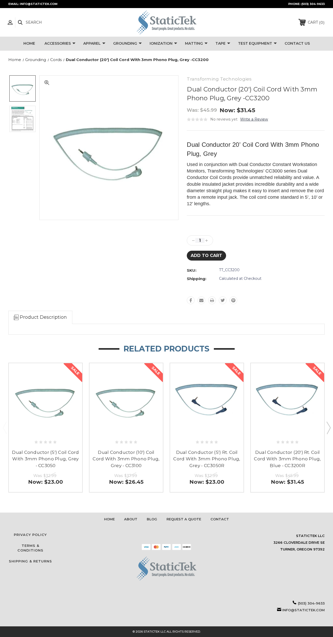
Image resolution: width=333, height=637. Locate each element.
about (130, 519)
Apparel (92, 43)
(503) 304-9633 (313, 4)
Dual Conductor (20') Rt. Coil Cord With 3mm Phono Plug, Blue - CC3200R (287, 459)
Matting (194, 43)
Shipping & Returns (30, 561)
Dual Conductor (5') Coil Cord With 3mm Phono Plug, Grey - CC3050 (45, 459)
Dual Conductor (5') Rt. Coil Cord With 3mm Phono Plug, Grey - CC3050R (206, 459)
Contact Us (297, 43)
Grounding (125, 43)
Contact (219, 519)
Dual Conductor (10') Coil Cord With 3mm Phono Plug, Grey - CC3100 (126, 459)
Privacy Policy (30, 535)
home (109, 519)
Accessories (57, 43)
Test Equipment (255, 43)
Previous (4, 427)
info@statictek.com (303, 610)
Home (29, 43)
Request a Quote (183, 519)
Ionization (161, 43)
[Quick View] (45, 429)
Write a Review (254, 119)
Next (328, 427)
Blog (152, 519)
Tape (220, 43)
